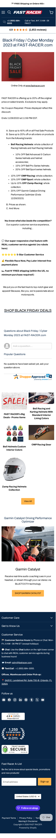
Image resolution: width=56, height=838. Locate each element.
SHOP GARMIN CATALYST (28, 593)
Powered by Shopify (28, 828)
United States (26, 796)
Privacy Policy (25, 818)
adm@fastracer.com (22, 662)
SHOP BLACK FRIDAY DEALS (28, 310)
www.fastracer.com (35, 85)
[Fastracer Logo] (27, 12)
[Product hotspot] (28, 544)
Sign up (44, 781)
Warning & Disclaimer (27, 821)
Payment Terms (9, 818)
